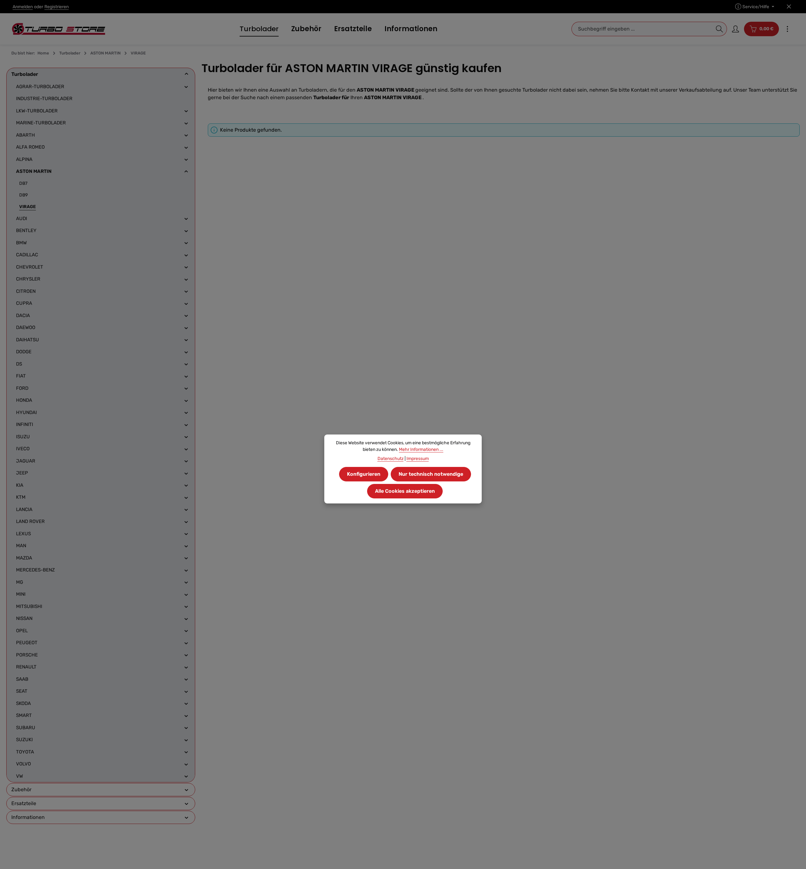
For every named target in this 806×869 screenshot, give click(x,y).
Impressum (417, 458)
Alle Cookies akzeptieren (405, 491)
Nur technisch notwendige (431, 474)
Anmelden (23, 6)
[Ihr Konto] (735, 29)
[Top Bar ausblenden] (788, 6)
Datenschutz (390, 458)
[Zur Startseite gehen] (58, 29)
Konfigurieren (363, 474)
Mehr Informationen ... (421, 449)
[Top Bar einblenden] (787, 29)
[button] (187, 74)
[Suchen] (719, 29)
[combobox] (641, 29)
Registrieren (56, 6)
